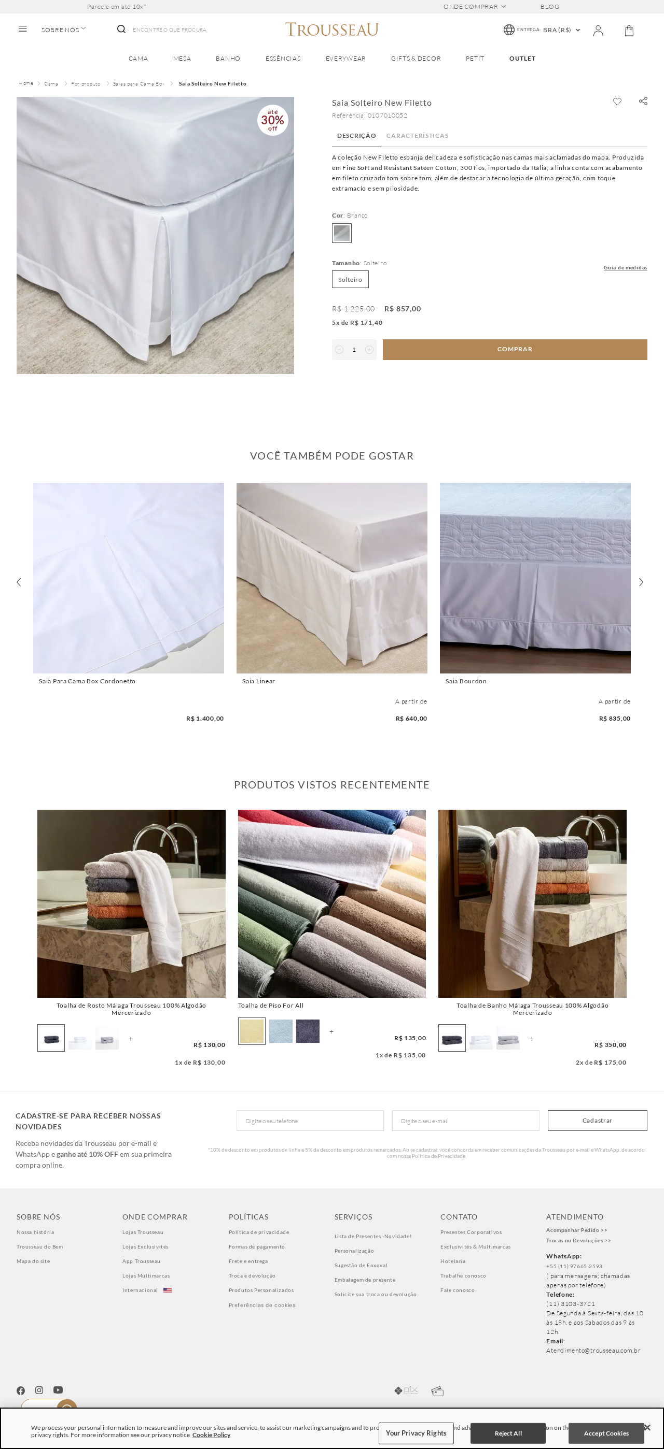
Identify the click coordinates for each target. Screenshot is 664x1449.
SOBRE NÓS (60, 30)
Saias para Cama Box (139, 83)
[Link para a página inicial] (26, 84)
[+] (369, 349)
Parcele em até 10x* (117, 6)
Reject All (508, 1433)
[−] (339, 349)
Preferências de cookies (262, 1305)
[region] (332, 1428)
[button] (643, 102)
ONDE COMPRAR (471, 6)
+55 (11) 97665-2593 (574, 1266)
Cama (51, 83)
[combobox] (161, 30)
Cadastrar (598, 1120)
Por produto (86, 83)
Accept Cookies (606, 1433)
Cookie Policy (211, 1435)
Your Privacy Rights (416, 1433)
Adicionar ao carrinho (129, 664)
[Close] (647, 1427)
